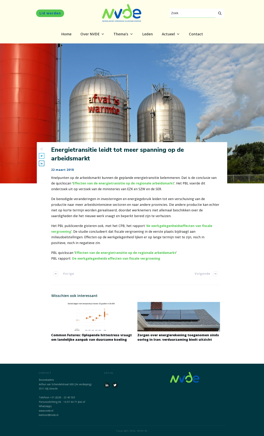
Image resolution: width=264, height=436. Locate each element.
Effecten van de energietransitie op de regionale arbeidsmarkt (123, 183)
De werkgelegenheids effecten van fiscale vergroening (115, 258)
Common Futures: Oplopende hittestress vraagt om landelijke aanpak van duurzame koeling (92, 323)
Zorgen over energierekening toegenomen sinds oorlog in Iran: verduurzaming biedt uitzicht (178, 323)
